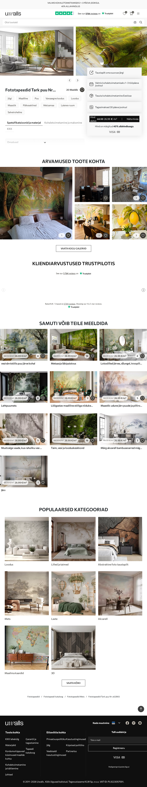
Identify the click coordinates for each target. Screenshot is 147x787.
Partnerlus (71, 751)
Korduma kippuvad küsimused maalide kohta (15, 755)
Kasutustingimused (76, 739)
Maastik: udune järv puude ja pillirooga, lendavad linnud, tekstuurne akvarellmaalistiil (122, 405)
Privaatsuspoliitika (56, 739)
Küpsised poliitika (75, 745)
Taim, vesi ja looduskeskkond (67, 447)
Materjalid (10, 745)
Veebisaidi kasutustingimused (56, 753)
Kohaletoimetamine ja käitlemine (15, 766)
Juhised (9, 774)
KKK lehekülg (12, 739)
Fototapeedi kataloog (53, 696)
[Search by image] (135, 22)
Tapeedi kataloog (30, 750)
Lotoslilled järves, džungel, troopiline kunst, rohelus (122, 363)
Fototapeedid (33, 696)
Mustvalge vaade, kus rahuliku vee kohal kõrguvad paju (22, 447)
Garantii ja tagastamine (32, 741)
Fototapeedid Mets (75, 696)
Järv (3, 490)
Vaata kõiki (73, 683)
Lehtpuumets (9, 405)
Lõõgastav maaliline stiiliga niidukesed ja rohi (72, 405)
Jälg (48, 745)
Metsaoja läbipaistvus (63, 363)
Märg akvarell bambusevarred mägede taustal (122, 447)
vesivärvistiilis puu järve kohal (18, 363)
